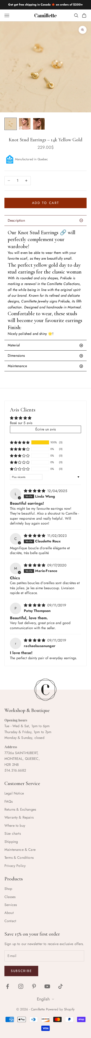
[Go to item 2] (25, 124)
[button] (20, 442)
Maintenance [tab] (17, 365)
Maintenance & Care (20, 849)
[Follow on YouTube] (47, 986)
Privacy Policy (15, 865)
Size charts (12, 833)
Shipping (11, 841)
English (43, 999)
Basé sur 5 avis (21, 422)
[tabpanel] (45, 283)
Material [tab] (14, 345)
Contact (10, 920)
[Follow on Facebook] (7, 986)
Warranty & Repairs (19, 817)
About (9, 912)
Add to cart (45, 202)
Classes (9, 896)
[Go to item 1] (10, 124)
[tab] (45, 356)
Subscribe (21, 970)
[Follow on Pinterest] (34, 986)
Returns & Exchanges (20, 809)
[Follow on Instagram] (21, 986)
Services (10, 904)
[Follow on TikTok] (60, 986)
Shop (8, 888)
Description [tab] (16, 220)
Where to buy (14, 825)
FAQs (8, 801)
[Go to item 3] (39, 124)
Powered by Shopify (60, 1009)
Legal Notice (14, 793)
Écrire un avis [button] (45, 429)
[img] (35, 490)
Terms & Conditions (19, 857)
